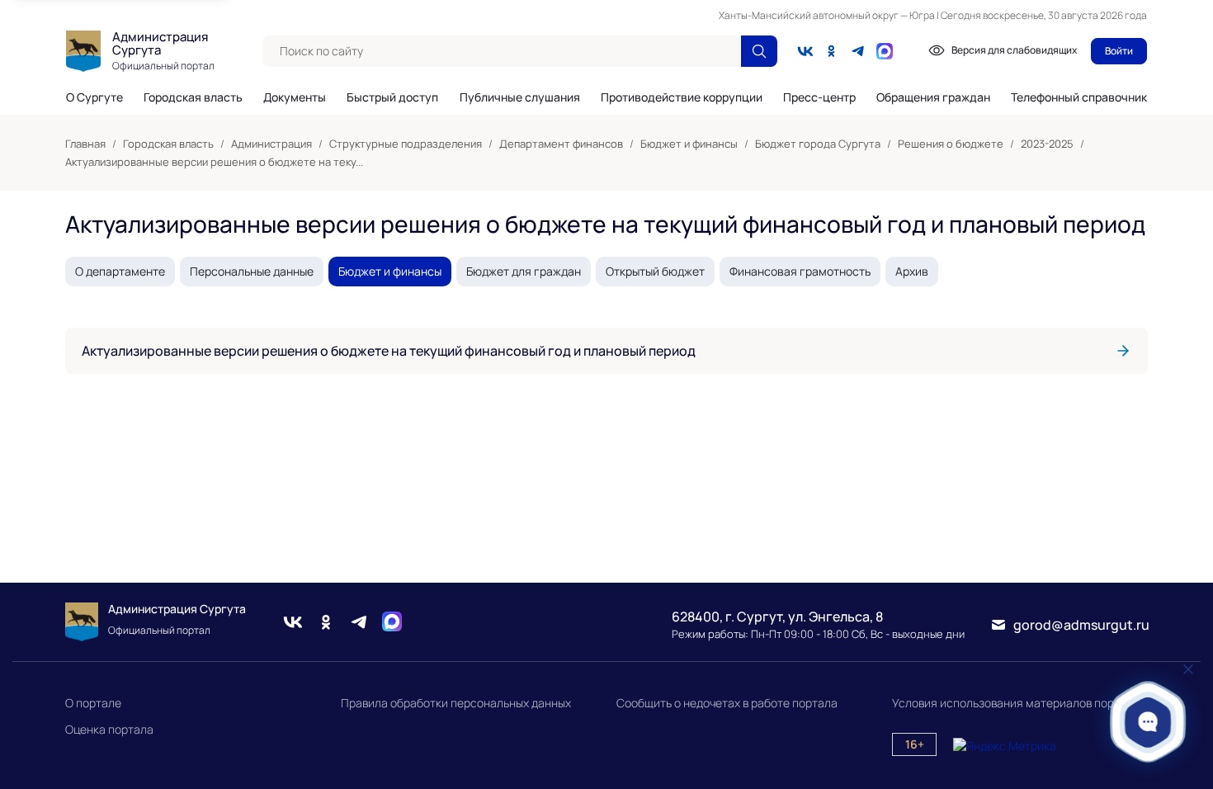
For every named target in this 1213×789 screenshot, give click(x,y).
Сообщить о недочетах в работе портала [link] (727, 703)
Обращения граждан (933, 97)
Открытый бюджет (655, 271)
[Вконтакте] (805, 51)
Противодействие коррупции (681, 97)
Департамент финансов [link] (561, 143)
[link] (606, 351)
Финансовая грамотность (800, 271)
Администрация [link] (271, 143)
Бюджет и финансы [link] (689, 143)
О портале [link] (93, 703)
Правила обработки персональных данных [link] (456, 703)
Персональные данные (252, 271)
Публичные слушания (520, 97)
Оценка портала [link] (109, 729)
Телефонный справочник (1079, 97)
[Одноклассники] (832, 51)
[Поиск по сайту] (759, 51)
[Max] (392, 622)
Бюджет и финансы (389, 271)
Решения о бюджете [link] (950, 143)
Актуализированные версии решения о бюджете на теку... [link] (214, 162)
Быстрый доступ (392, 97)
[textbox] (501, 51)
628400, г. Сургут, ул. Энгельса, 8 (777, 616)
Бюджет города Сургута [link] (817, 143)
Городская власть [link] (168, 143)
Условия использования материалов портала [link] (1016, 703)
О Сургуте (94, 97)
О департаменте (120, 271)
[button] (1148, 722)
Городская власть (193, 97)
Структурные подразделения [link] (405, 143)
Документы (294, 97)
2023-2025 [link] (1047, 143)
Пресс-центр (819, 97)
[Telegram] (858, 51)
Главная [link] (85, 143)
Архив (911, 271)
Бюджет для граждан (523, 271)
